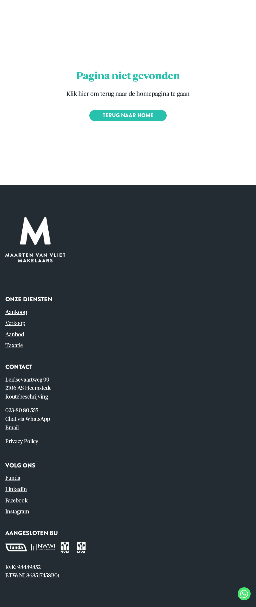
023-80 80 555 (21, 410)
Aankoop (16, 312)
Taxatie (14, 345)
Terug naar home (128, 115)
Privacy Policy (21, 441)
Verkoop (15, 323)
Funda (12, 478)
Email (12, 428)
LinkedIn (16, 489)
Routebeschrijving (26, 397)
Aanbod (14, 334)
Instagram (17, 511)
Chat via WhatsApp (27, 419)
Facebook (16, 500)
